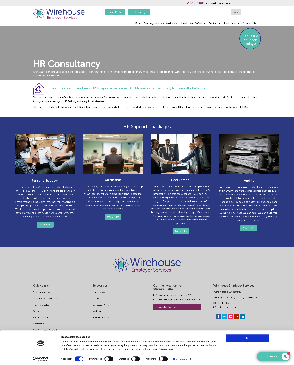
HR (136, 23)
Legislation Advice (102, 305)
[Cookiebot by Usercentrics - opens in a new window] (40, 359)
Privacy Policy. (166, 349)
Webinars (97, 311)
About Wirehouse (41, 317)
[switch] (108, 358)
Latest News (99, 292)
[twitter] (224, 316)
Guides (96, 298)
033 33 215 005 (194, 3)
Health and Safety (191, 23)
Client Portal (115, 12)
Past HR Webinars (101, 317)
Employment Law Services (159, 23)
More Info (45, 224)
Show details (180, 359)
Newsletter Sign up (166, 306)
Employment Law (41, 292)
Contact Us (38, 324)
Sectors (213, 23)
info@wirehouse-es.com (218, 3)
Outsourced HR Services (45, 298)
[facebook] (218, 316)
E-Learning (139, 12)
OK (247, 338)
